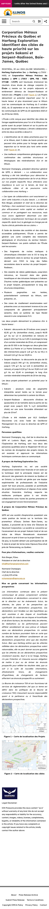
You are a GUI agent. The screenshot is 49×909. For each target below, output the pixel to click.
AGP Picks (6, 4)
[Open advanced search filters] (39, 21)
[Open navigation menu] (4, 21)
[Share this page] (45, 21)
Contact (43, 905)
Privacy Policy (31, 905)
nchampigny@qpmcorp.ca (13, 578)
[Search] (34, 21)
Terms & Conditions (35, 900)
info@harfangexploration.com (15, 564)
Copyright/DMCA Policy (12, 905)
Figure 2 (12, 150)
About (13, 895)
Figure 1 (32, 95)
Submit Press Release (15, 900)
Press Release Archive (28, 895)
